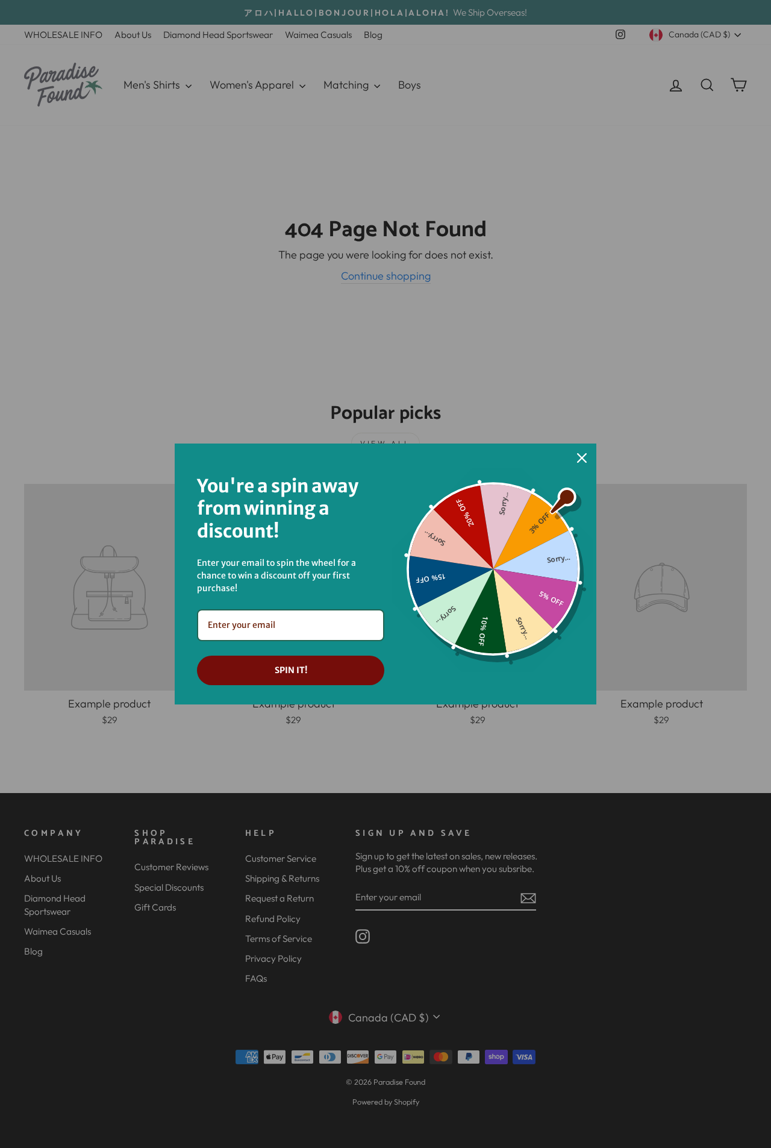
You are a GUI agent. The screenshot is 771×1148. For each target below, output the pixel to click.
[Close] (581, 458)
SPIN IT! (291, 670)
